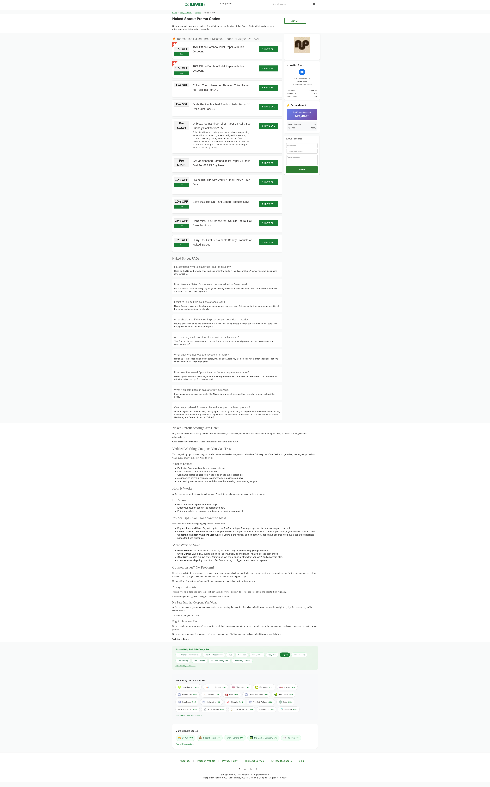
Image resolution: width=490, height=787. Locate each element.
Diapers (198, 13)
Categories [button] (226, 3)
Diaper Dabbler (211, 738)
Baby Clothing (257, 655)
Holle (233, 694)
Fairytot (213, 694)
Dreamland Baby (258, 694)
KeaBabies (266, 687)
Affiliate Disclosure (281, 761)
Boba (287, 702)
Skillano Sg (213, 702)
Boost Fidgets (216, 709)
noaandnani (266, 709)
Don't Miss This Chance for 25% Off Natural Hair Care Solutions (222, 223)
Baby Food (242, 655)
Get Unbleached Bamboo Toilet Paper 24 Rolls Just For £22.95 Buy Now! (221, 163)
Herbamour (285, 694)
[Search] (314, 4)
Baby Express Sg (187, 709)
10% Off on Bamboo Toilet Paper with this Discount (218, 68)
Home (174, 13)
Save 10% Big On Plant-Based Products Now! (221, 201)
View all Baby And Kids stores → (188, 715)
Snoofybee (189, 702)
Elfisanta (237, 702)
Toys (230, 655)
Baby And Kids (186, 13)
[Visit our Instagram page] (256, 769)
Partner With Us (206, 761)
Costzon (289, 687)
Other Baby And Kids (242, 661)
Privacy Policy (229, 761)
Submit (302, 169)
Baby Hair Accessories (214, 655)
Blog (301, 761)
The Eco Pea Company (265, 738)
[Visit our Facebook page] (239, 769)
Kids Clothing (183, 661)
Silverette (242, 687)
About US (185, 761)
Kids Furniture (199, 661)
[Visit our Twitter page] (245, 769)
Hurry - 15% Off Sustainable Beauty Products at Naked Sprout (222, 242)
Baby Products (299, 655)
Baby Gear (272, 655)
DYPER (187, 738)
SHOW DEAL (268, 49)
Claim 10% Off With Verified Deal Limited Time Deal (221, 182)
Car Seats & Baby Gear (219, 661)
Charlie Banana (235, 738)
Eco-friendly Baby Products (188, 655)
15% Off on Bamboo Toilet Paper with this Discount (218, 49)
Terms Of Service (254, 761)
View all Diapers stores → (186, 744)
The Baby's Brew (262, 702)
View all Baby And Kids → (185, 666)
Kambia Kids (189, 694)
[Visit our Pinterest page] (250, 769)
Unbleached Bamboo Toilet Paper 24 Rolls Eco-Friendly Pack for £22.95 (222, 126)
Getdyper (293, 738)
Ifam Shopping (190, 687)
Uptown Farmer (244, 709)
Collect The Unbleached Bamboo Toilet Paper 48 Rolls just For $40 (221, 87)
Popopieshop (218, 687)
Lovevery (290, 709)
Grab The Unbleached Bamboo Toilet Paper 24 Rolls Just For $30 (221, 107)
